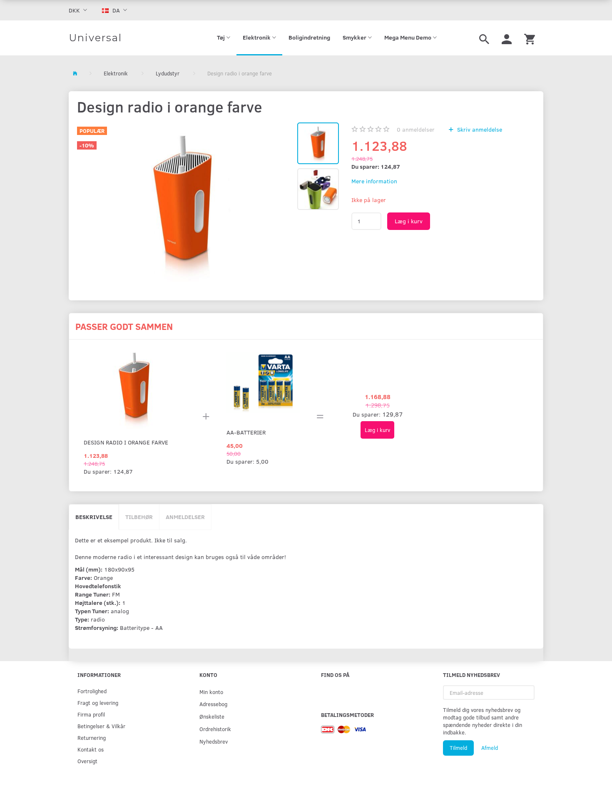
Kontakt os (90, 749)
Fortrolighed (92, 690)
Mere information (374, 181)
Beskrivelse (93, 517)
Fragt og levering (97, 702)
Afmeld (489, 748)
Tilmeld (458, 748)
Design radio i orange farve (126, 442)
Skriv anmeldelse (478, 129)
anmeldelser (416, 129)
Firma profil (91, 714)
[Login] (506, 37)
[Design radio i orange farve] (183, 202)
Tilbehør (139, 517)
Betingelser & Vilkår (101, 725)
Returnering (91, 737)
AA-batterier (246, 432)
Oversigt (87, 760)
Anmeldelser (185, 517)
